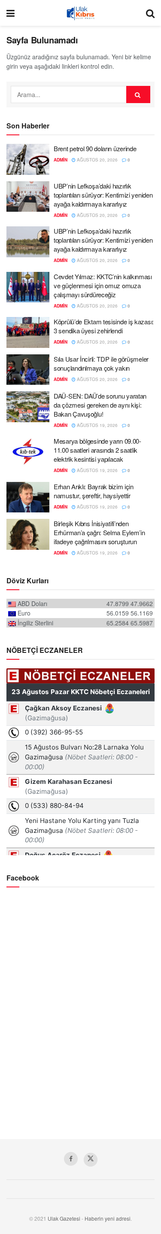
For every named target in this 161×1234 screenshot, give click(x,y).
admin (60, 160)
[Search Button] (150, 13)
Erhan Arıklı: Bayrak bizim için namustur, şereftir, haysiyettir (94, 491)
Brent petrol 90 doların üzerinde (95, 148)
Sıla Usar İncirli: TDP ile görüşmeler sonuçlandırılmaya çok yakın (101, 363)
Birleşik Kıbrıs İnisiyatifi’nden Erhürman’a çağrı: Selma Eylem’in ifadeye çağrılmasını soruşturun (99, 532)
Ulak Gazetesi (64, 1218)
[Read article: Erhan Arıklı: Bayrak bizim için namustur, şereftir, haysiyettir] (27, 497)
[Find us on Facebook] (71, 1159)
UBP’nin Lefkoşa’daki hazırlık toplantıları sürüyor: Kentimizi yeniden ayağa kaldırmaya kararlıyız (103, 194)
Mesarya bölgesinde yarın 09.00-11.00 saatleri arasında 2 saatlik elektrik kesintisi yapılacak (97, 449)
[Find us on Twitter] (90, 1160)
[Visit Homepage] (80, 12)
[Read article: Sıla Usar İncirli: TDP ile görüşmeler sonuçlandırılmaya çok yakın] (27, 369)
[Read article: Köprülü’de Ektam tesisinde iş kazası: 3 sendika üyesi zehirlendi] (27, 332)
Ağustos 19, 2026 (97, 425)
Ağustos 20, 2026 (97, 160)
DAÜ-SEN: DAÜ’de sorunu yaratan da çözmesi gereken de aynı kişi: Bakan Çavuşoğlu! (100, 404)
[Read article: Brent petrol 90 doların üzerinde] (27, 159)
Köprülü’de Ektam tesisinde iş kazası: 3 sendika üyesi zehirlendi (104, 326)
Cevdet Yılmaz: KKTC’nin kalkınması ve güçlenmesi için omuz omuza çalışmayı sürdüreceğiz (103, 285)
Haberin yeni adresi (108, 1218)
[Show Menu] (10, 13)
